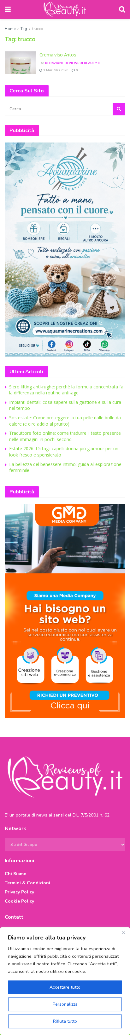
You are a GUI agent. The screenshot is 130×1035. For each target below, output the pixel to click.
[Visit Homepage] (65, 9)
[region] (65, 981)
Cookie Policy (19, 901)
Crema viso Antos (57, 54)
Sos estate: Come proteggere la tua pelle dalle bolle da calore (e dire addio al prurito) (65, 421)
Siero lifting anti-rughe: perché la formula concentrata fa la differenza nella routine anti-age (66, 390)
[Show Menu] (8, 9)
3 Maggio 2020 (55, 70)
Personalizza (65, 1004)
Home (10, 28)
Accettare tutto (65, 987)
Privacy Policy (19, 892)
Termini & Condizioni (27, 883)
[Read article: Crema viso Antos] (20, 62)
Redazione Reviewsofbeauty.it (73, 63)
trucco (37, 28)
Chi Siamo (16, 874)
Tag (24, 28)
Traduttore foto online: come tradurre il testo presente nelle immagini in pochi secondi (65, 436)
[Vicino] (123, 932)
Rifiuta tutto (65, 1021)
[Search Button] (122, 9)
